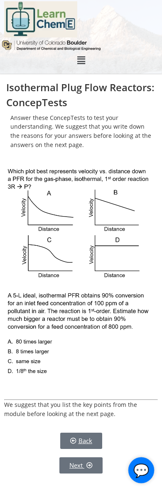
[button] (81, 60)
